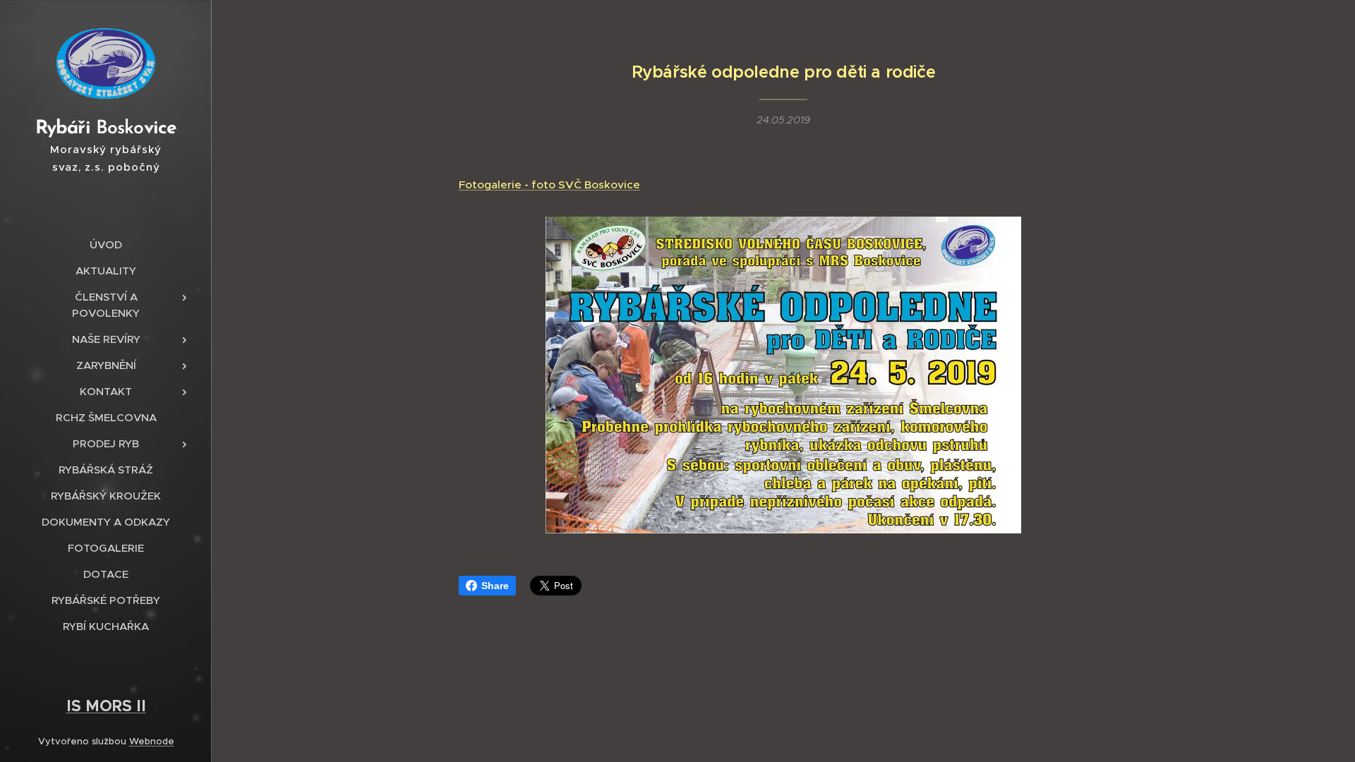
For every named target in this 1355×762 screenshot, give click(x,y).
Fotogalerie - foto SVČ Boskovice (549, 184)
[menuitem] (105, 244)
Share (495, 585)
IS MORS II (106, 705)
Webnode (151, 741)
